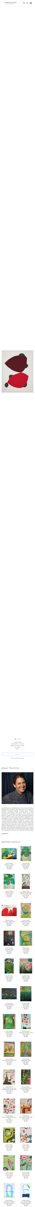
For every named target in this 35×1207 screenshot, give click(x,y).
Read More (5, 833)
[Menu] (31, 3)
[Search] (24, 3)
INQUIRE (17, 754)
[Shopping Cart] (27, 3)
